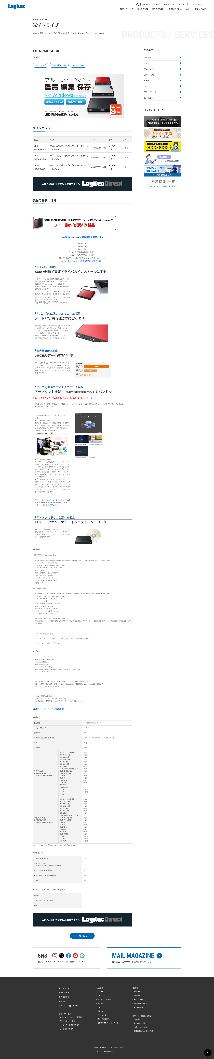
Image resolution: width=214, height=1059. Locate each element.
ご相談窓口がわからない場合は (144, 1031)
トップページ (64, 988)
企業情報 (155, 4)
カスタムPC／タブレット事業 (70, 1017)
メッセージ (137, 991)
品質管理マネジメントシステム (107, 1023)
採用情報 (166, 4)
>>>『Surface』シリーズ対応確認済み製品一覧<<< (82, 261)
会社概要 (100, 991)
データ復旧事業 (65, 1029)
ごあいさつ (101, 995)
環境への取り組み (103, 1019)
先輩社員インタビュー (141, 1003)
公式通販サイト (173, 9)
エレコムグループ (179, 4)
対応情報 (137, 1019)
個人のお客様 (142, 9)
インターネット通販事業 (68, 1025)
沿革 (98, 1007)
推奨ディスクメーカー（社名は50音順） (49, 709)
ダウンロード (138, 1023)
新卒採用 (137, 995)
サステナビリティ (195, 4)
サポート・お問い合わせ (196, 9)
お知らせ (145, 4)
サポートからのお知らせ (142, 1027)
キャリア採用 (138, 999)
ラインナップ (40, 65)
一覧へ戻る (82, 935)
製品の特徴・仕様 (59, 65)
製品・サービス (126, 9)
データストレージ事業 (67, 1021)
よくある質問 (138, 1007)
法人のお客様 (157, 9)
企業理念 (100, 1003)
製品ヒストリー (102, 1011)
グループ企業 (101, 1015)
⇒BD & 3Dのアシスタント (51, 505)
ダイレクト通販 (78, 65)
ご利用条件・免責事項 (98, 1047)
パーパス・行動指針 (104, 999)
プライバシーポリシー (115, 1047)
